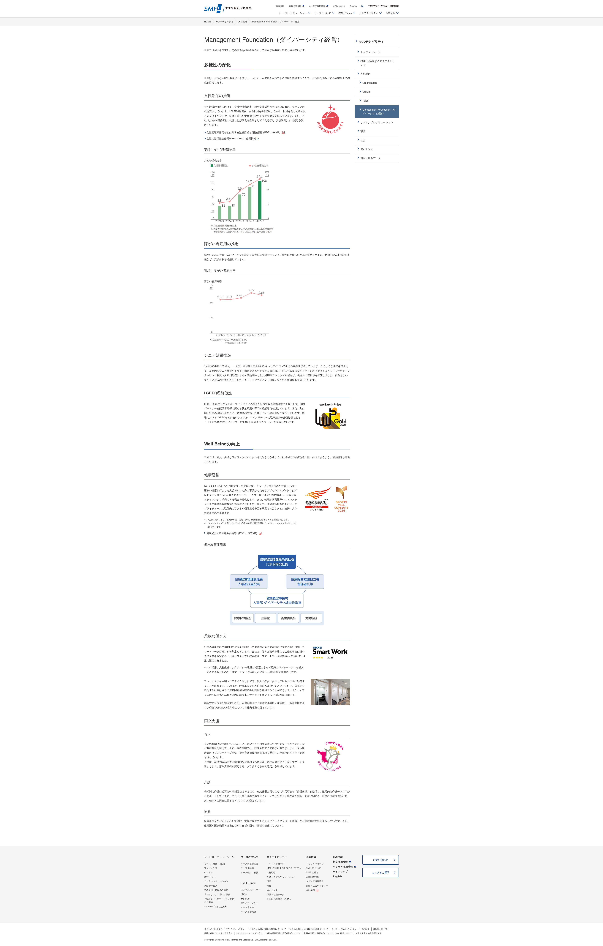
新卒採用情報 (295, 6)
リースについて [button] (322, 13)
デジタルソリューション (216, 881)
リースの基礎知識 (249, 863)
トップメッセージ (275, 863)
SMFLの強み (312, 872)
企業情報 (311, 857)
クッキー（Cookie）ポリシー (345, 928)
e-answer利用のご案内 (215, 906)
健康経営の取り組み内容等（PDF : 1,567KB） (232, 533)
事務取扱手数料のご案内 (216, 889)
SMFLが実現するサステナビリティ (284, 868)
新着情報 (280, 6)
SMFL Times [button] (345, 13)
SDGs (244, 894)
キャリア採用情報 (317, 6)
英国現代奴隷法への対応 (279, 898)
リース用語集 (247, 868)
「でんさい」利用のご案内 (217, 894)
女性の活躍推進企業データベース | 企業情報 (231, 138)
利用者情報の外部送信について (318, 933)
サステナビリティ (277, 857)
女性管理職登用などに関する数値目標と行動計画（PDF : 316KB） (244, 132)
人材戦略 (271, 872)
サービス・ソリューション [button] (293, 13)
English (353, 6)
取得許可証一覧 (380, 928)
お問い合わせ (339, 6)
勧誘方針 (366, 928)
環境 (269, 881)
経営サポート (210, 876)
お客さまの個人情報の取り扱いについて (268, 928)
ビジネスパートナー (251, 889)
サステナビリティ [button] (368, 13)
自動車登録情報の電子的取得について (283, 933)
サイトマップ (340, 871)
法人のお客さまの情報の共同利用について (309, 928)
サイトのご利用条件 (213, 928)
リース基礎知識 (248, 911)
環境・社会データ (275, 894)
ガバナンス (272, 889)
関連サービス (210, 885)
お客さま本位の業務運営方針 (368, 933)
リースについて (249, 857)
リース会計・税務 (249, 872)
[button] (362, 6)
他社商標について (344, 933)
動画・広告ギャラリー (317, 885)
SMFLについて (313, 868)
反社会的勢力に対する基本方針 (218, 933)
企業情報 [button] (390, 13)
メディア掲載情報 (315, 881)
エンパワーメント (249, 902)
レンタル (208, 872)
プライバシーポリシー (236, 928)
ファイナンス (210, 868)
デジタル (245, 898)
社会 (269, 885)
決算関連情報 (312, 876)
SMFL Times (248, 883)
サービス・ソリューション (219, 857)
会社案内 (310, 889)
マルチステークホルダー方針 (249, 933)
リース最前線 (247, 907)
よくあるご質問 (380, 872)
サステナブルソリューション (281, 876)
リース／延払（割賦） (215, 863)
